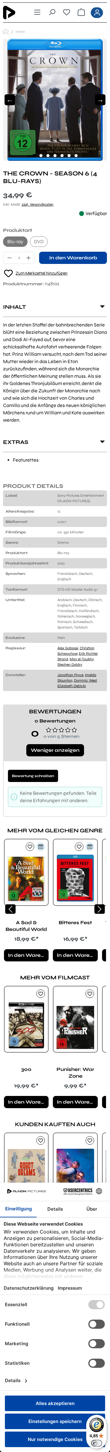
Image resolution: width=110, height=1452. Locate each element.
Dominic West (85, 680)
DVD (39, 241)
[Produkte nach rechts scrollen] (99, 909)
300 (26, 1069)
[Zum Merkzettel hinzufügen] (30, 846)
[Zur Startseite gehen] (13, 12)
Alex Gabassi (67, 648)
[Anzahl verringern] (9, 258)
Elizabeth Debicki (71, 686)
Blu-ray (15, 241)
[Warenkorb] (81, 12)
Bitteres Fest (75, 922)
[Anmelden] (97, 12)
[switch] (96, 1443)
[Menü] (37, 12)
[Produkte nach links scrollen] (10, 909)
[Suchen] (52, 12)
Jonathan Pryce (70, 675)
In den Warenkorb (73, 258)
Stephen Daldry (69, 664)
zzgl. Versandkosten (37, 204)
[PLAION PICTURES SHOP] (6, 31)
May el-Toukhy (82, 659)
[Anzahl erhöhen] (28, 258)
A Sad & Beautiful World (26, 926)
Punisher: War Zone (75, 1072)
